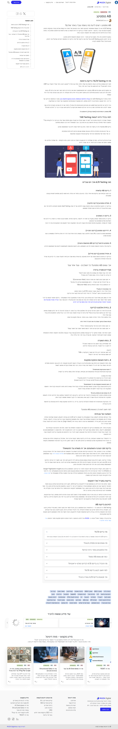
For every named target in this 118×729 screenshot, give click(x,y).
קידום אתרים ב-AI (46, 700)
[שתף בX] (24, 13)
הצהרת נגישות (71, 705)
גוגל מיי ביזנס (47, 715)
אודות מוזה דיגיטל (70, 2)
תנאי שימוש (72, 708)
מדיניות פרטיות (71, 710)
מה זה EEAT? (24, 715)
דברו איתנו (105, 709)
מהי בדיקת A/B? (100, 532)
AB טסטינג (90, 7)
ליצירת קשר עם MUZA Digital (16, 726)
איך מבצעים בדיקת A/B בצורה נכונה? (93, 577)
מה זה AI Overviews (22, 705)
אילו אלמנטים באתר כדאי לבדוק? (94, 550)
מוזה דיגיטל (105, 7)
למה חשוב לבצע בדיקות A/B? (96, 570)
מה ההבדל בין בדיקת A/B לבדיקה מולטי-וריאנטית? (87, 563)
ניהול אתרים (98, 7)
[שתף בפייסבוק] (17, 13)
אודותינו (73, 700)
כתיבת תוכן (48, 708)
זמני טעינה (47, 473)
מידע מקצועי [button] (49, 2)
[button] (8, 2)
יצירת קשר (16, 2)
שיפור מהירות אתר (23, 710)
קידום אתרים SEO (46, 703)
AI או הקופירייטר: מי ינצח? (20, 713)
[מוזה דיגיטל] (104, 2)
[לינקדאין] (17, 719)
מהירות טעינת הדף (58, 453)
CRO (50, 710)
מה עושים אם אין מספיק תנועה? (95, 543)
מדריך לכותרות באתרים (21, 700)
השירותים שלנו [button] (59, 2)
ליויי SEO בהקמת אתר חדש (43, 713)
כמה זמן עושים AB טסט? (97, 557)
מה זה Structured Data (20, 708)
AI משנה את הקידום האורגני (19, 703)
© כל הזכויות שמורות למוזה (103, 726)
